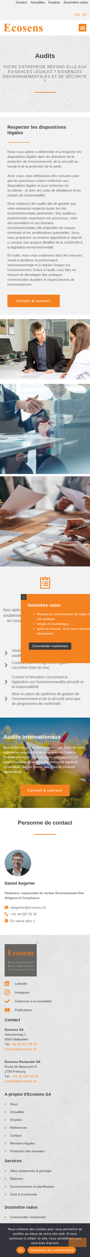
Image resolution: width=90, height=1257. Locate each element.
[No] (78, 1242)
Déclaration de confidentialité (52, 1250)
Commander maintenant (50, 646)
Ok (21, 1250)
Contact (21, 2)
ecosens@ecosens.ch (21, 1049)
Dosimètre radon (76, 2)
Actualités (38, 2)
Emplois (54, 2)
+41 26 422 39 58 (25, 1076)
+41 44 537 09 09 (24, 1044)
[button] (24, 597)
